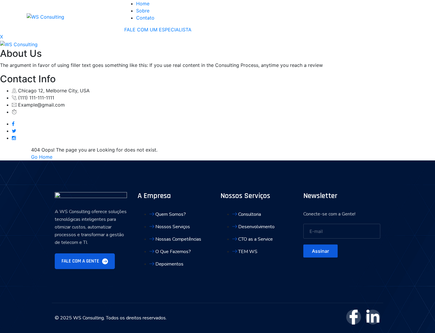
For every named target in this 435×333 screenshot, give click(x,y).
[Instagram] (14, 138)
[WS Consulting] (45, 16)
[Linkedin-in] (372, 317)
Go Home (41, 157)
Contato (145, 18)
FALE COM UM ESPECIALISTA (157, 30)
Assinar (320, 251)
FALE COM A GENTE (81, 261)
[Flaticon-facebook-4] (353, 317)
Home (142, 4)
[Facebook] (13, 124)
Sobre (142, 11)
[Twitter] (14, 131)
